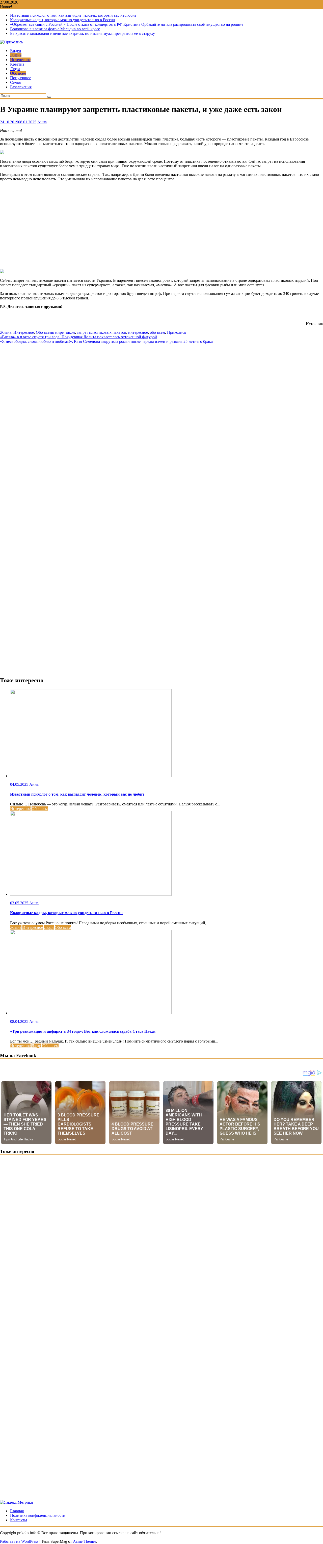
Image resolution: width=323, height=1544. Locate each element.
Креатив (17, 64)
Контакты (18, 1520)
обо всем (157, 332)
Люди (15, 69)
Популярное (20, 78)
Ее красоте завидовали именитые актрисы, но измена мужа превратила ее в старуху (82, 33)
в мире (58, 332)
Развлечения (21, 87)
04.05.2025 (19, 784)
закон (70, 332)
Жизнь (15, 55)
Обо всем (18, 73)
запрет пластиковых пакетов (101, 332)
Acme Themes (84, 1541)
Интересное (20, 60)
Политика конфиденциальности (37, 1515)
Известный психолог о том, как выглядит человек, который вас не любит (73, 15)
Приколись (176, 332)
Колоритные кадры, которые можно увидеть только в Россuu (62, 20)
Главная (17, 1511)
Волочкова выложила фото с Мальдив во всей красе (55, 29)
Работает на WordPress (19, 1541)
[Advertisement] (161, 225)
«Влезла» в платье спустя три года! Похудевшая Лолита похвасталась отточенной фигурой (78, 337)
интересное (138, 332)
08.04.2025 (19, 1021)
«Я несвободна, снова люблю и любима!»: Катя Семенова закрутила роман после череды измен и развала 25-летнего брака (106, 341)
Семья (15, 82)
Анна (42, 122)
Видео (15, 50)
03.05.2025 (19, 903)
